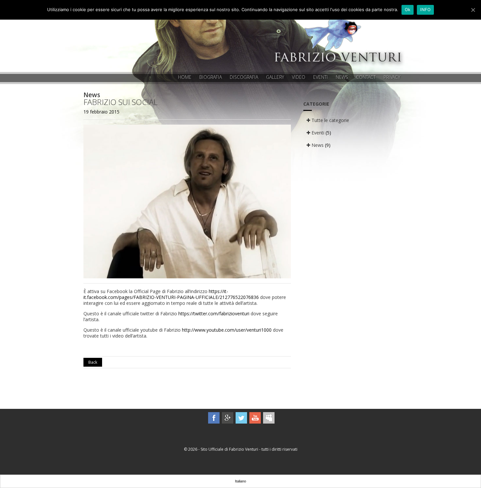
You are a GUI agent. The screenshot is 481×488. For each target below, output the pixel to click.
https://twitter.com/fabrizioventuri (213, 313)
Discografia (244, 77)
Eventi (320, 77)
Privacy (391, 77)
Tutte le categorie (329, 120)
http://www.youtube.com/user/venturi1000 (227, 330)
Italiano (240, 481)
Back (92, 362)
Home (184, 77)
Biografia (210, 77)
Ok (408, 9)
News (342, 77)
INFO (425, 9)
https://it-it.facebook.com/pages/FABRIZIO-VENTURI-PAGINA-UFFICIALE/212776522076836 (171, 294)
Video (298, 77)
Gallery (275, 77)
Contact (366, 77)
